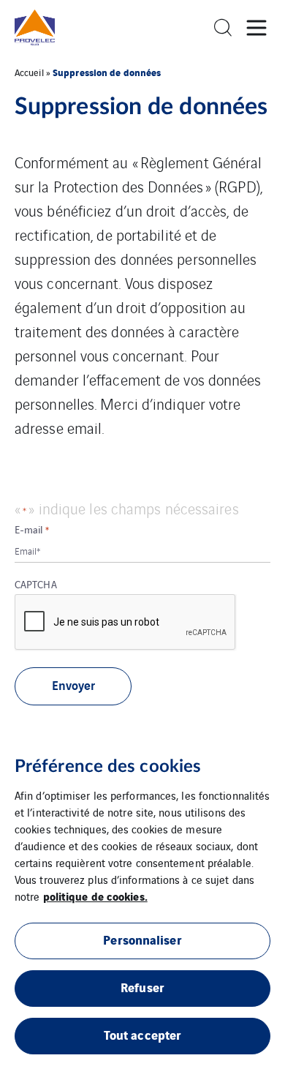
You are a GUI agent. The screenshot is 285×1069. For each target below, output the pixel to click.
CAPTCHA (36, 584)
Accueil (29, 72)
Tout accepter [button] (142, 1034)
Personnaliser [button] (142, 939)
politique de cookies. (95, 896)
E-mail (32, 529)
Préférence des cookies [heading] (108, 767)
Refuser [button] (142, 987)
